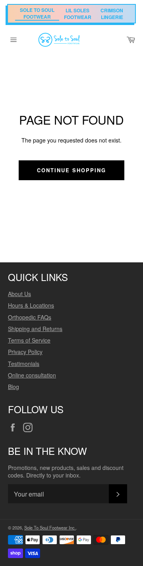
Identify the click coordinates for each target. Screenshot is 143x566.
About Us (19, 294)
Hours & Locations (31, 305)
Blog (13, 387)
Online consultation (32, 375)
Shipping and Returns (35, 329)
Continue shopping (71, 170)
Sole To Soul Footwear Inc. (50, 527)
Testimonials (23, 364)
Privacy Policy (25, 352)
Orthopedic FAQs (29, 317)
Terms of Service (29, 340)
